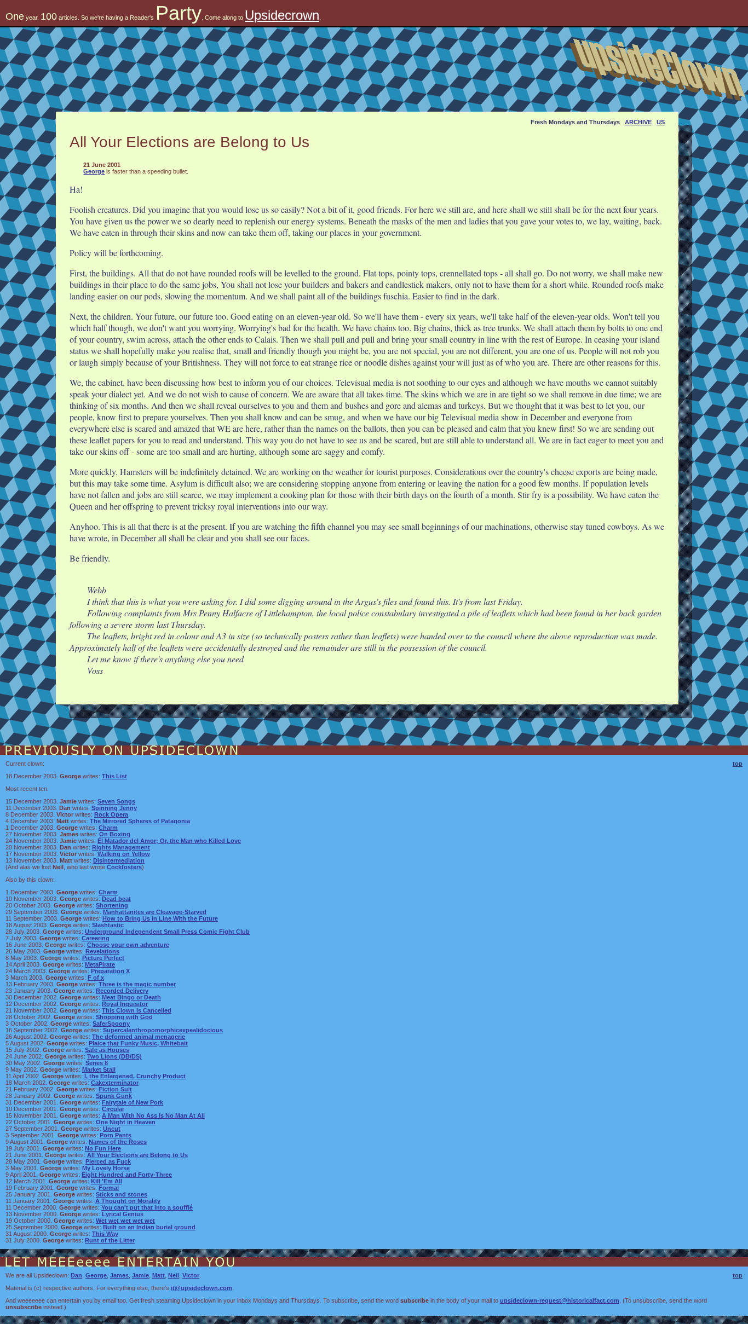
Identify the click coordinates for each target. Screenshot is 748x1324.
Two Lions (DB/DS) (114, 1056)
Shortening (112, 905)
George (94, 171)
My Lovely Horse (106, 1168)
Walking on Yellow (123, 854)
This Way (105, 1233)
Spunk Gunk (114, 1095)
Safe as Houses (107, 1050)
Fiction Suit (115, 1089)
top (738, 763)
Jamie (140, 1275)
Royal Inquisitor (125, 1004)
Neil (173, 1275)
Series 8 (96, 1063)
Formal (109, 1187)
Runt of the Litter (110, 1240)
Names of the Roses (118, 1141)
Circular (113, 1109)
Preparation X (110, 971)
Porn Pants (115, 1135)
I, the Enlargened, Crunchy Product (135, 1076)
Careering (96, 938)
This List (114, 776)
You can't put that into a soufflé (147, 1207)
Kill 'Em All (106, 1181)
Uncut (111, 1128)
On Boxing (114, 834)
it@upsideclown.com (201, 1288)
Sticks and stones (121, 1194)
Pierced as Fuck (108, 1161)
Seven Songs (116, 801)
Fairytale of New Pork (132, 1102)
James (119, 1275)
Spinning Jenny (114, 808)
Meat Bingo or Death (131, 997)
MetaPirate (100, 964)
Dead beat (116, 898)
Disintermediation (119, 860)
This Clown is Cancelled (136, 1010)
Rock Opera (111, 814)
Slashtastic (108, 925)
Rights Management (121, 847)
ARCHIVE (638, 122)
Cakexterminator (115, 1082)
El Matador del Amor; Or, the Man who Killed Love (169, 840)
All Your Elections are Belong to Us (137, 1155)
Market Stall (99, 1069)
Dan (76, 1275)
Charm (108, 827)
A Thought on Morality (127, 1201)
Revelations (102, 951)
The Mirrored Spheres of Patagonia (140, 821)
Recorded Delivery (122, 990)
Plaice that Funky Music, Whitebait (138, 1043)
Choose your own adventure (128, 944)
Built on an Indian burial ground (149, 1227)
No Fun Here (103, 1148)
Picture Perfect (103, 958)
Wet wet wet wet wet (125, 1220)
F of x (96, 977)
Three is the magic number (137, 984)
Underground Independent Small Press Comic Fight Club (167, 931)
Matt (158, 1275)
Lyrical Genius (122, 1214)
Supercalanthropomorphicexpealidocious (163, 1030)
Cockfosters (124, 867)
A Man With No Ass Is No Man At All (153, 1115)
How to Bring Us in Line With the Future (160, 918)
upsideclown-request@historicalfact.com (559, 1300)
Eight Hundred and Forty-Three (127, 1174)
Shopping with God (124, 1017)
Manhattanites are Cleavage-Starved (154, 912)
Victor (190, 1275)
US (661, 122)
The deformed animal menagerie (138, 1036)
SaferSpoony (111, 1023)
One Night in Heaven (126, 1122)
